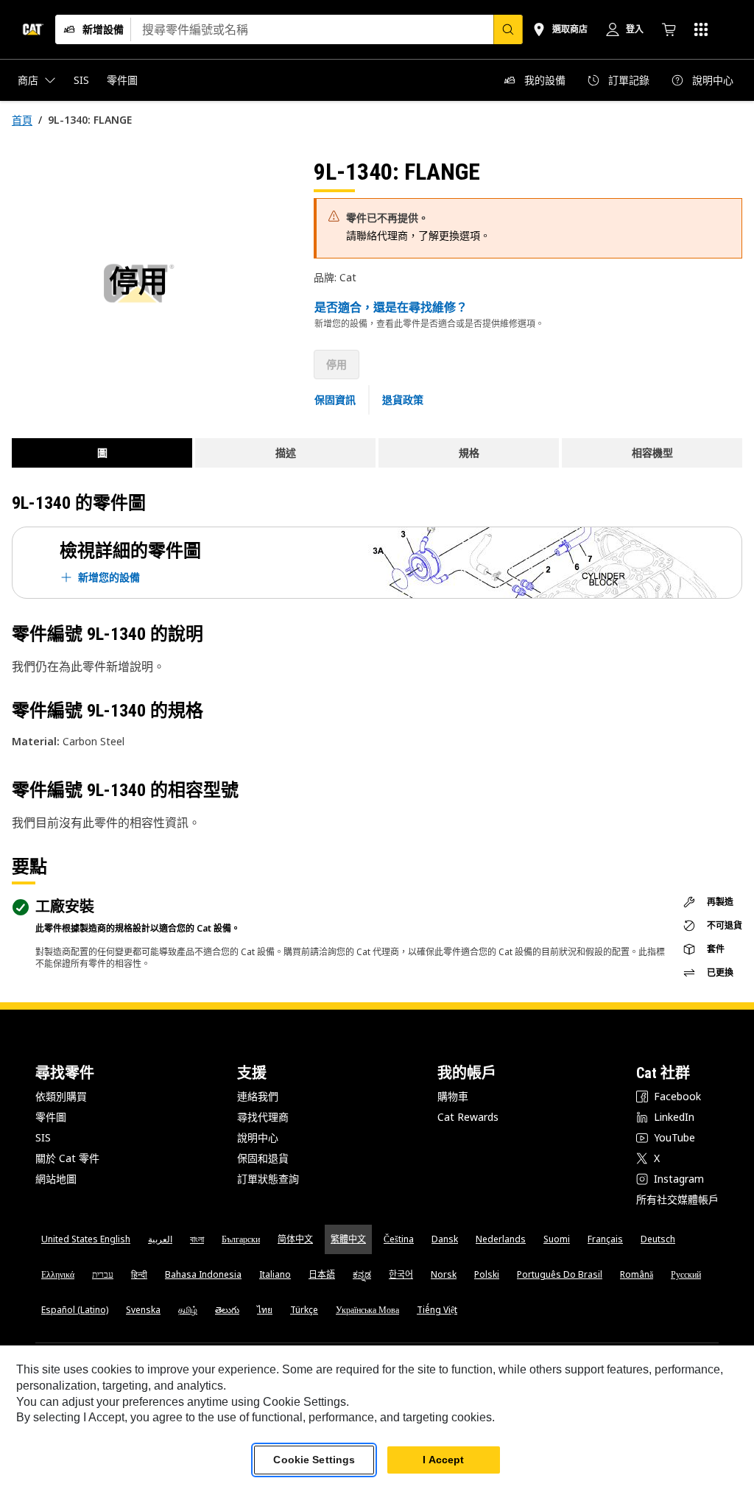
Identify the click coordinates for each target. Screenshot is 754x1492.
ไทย (264, 1309)
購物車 (452, 1096)
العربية (160, 1239)
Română (636, 1274)
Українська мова (367, 1309)
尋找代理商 (263, 1117)
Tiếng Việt (437, 1309)
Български (241, 1239)
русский (686, 1274)
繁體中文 (348, 1239)
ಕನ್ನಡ (362, 1274)
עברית (102, 1274)
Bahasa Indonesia (203, 1274)
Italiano (275, 1274)
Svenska (143, 1309)
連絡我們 (257, 1096)
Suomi (556, 1239)
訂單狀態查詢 (268, 1179)
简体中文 (295, 1239)
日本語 (322, 1274)
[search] (508, 29)
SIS (43, 1137)
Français (605, 1239)
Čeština (399, 1239)
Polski (486, 1274)
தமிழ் (187, 1309)
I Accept (443, 1459)
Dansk (444, 1239)
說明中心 (257, 1137)
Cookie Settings (314, 1459)
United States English (85, 1239)
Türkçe (304, 1309)
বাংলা (197, 1239)
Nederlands (501, 1239)
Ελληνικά (57, 1274)
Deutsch (658, 1239)
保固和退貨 (263, 1158)
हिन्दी (139, 1274)
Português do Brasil (559, 1274)
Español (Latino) (74, 1309)
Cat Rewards (467, 1117)
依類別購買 (61, 1096)
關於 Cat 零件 (67, 1158)
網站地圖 (56, 1179)
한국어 (401, 1274)
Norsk (444, 1274)
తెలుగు (227, 1309)
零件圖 (50, 1117)
